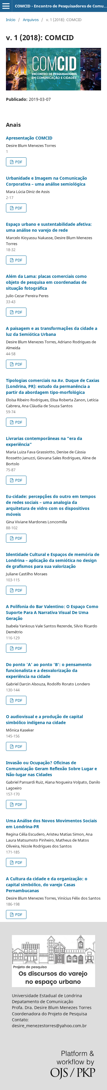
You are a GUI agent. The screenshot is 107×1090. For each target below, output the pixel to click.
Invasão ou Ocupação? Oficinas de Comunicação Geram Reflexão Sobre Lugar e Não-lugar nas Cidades (51, 768)
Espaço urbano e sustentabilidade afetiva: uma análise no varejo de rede (49, 227)
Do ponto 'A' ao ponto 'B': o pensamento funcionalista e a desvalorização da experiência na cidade (49, 670)
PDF (18, 162)
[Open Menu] (6, 6)
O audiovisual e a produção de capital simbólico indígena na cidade (44, 719)
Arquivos (31, 19)
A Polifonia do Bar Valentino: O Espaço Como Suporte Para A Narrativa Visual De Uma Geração (52, 612)
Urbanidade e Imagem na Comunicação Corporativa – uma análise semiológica (46, 181)
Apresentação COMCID (29, 138)
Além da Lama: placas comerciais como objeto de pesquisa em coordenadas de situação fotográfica (46, 282)
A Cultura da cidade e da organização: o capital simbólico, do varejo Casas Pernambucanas (46, 884)
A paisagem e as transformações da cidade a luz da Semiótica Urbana (51, 331)
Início (10, 19)
